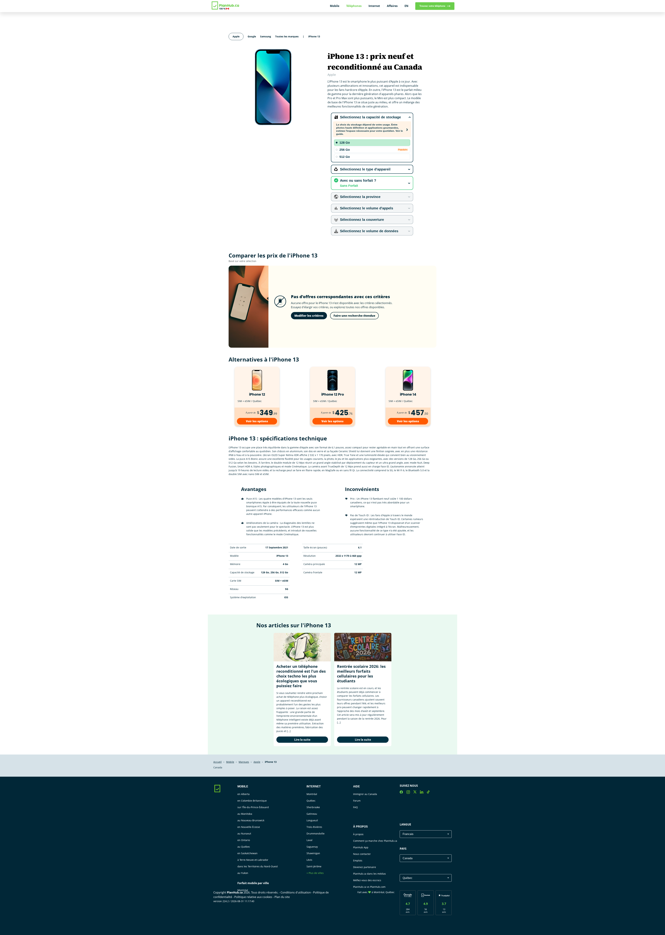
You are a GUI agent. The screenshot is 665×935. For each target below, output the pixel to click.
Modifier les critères (308, 316)
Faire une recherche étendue (354, 316)
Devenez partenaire (364, 867)
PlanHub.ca (235, 892)
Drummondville (316, 833)
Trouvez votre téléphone (432, 6)
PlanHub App (360, 847)
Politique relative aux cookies (253, 897)
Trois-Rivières (314, 827)
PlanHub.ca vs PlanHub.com (369, 886)
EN (406, 6)
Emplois (357, 860)
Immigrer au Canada (365, 794)
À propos (358, 834)
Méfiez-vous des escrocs (367, 880)
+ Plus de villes (315, 873)
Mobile (334, 6)
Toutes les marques (287, 36)
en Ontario (243, 840)
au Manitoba (244, 813)
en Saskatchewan (247, 853)
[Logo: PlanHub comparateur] (226, 9)
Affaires (392, 6)
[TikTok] (428, 792)
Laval (309, 840)
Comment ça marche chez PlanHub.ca (375, 840)
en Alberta (243, 794)
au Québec (243, 846)
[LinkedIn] (421, 792)
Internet (374, 6)
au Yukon (242, 873)
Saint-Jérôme (314, 866)
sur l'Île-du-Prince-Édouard (253, 807)
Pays (403, 849)
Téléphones (354, 6)
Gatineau (312, 813)
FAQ (355, 807)
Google (252, 36)
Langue (405, 824)
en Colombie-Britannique (252, 800)
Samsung (265, 36)
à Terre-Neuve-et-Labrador (252, 859)
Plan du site (282, 897)
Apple (236, 36)
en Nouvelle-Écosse (248, 827)
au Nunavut (244, 833)
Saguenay (312, 846)
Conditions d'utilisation (296, 892)
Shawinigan (313, 853)
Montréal (242, 890)
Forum (357, 800)
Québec (311, 800)
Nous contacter (362, 854)
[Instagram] (408, 792)
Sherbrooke (313, 807)
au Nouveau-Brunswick (250, 820)
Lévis (309, 859)
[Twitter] (414, 792)
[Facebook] (401, 792)
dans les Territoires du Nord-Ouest (257, 866)
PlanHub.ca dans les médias (369, 873)
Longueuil (312, 820)
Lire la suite (302, 740)
